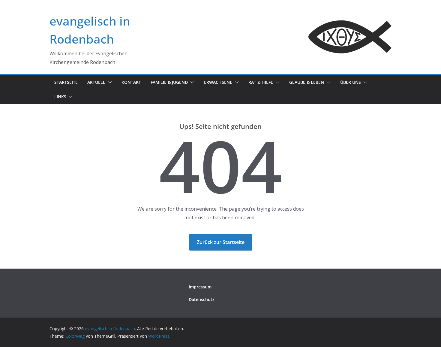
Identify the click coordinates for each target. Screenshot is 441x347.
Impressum (200, 287)
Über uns (350, 82)
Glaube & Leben (306, 82)
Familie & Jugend (169, 82)
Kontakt (131, 82)
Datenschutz (201, 299)
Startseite (66, 82)
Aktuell (96, 82)
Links (60, 96)
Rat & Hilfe (260, 82)
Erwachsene (218, 82)
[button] (108, 82)
